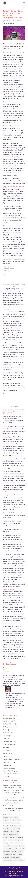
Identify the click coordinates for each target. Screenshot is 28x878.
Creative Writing (7, 823)
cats (16, 817)
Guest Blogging (7, 736)
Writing (5, 776)
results (13, 851)
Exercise (12, 825)
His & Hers (6, 739)
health (5, 834)
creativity (16, 823)
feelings (5, 828)
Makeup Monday (8, 742)
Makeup (10, 840)
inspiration (13, 837)
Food (18, 828)
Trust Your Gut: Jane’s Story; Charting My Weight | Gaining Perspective (12, 785)
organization (14, 845)
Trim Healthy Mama (15, 857)
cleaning (13, 820)
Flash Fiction (7, 733)
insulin (20, 837)
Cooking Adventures (9, 727)
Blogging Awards (8, 721)
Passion (21, 845)
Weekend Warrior (8, 771)
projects (22, 848)
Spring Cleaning (7, 854)
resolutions (6, 851)
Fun (11, 831)
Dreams (6, 825)
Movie (5, 843)
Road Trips (6, 750)
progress (15, 848)
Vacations (6, 765)
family (19, 825)
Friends (5, 831)
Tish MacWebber (8, 21)
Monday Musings (8, 744)
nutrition (6, 845)
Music (11, 843)
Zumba (22, 860)
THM (20, 854)
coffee (19, 820)
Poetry (5, 747)
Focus (12, 828)
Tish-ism (5, 756)
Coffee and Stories (8, 724)
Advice (5, 817)
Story (15, 854)
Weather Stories (8, 768)
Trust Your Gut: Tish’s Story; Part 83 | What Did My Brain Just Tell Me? (13, 792)
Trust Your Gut (7, 762)
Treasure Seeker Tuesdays (11, 759)
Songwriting (6, 753)
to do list (6, 857)
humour (6, 837)
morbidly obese (19, 840)
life (5, 840)
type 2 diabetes (7, 860)
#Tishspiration (7, 718)
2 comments (11, 23)
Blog (11, 817)
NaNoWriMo (18, 843)
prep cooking (7, 848)
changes (6, 820)
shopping (20, 851)
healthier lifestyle (13, 834)
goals (17, 831)
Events (5, 730)
